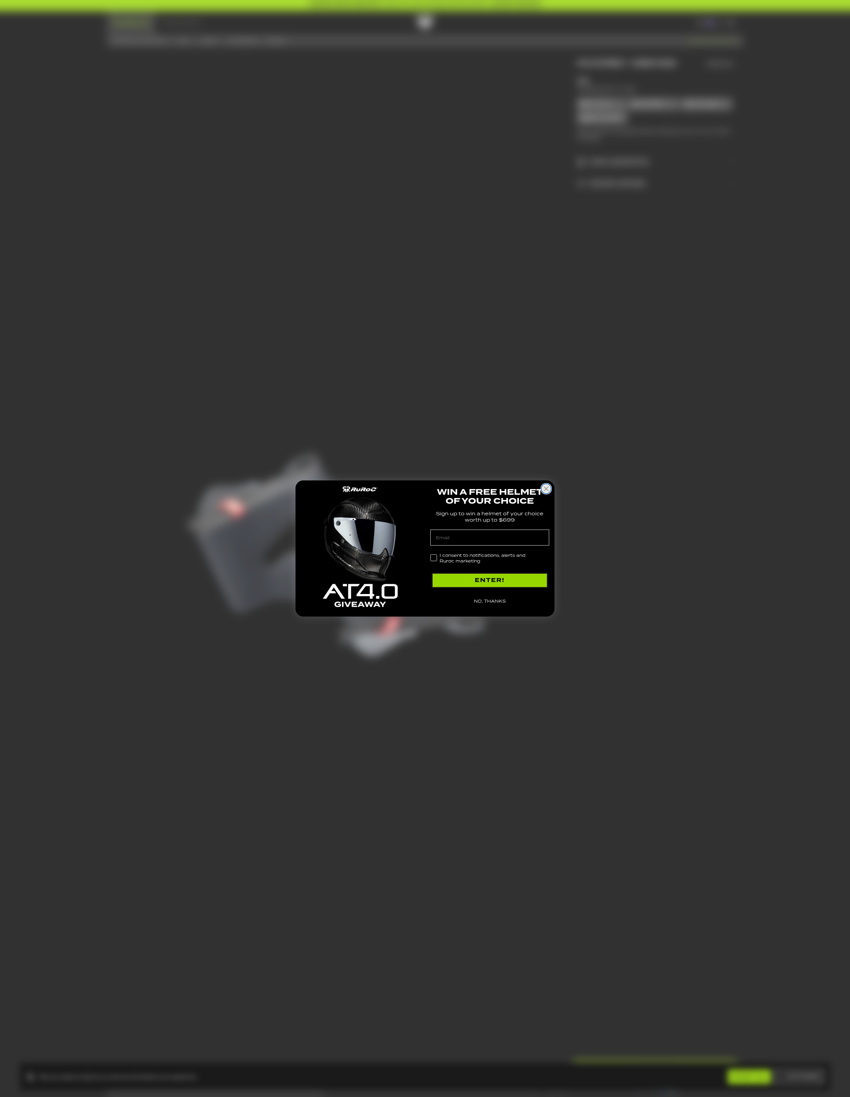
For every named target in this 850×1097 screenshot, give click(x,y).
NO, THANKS (490, 601)
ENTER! (490, 580)
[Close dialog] (546, 489)
